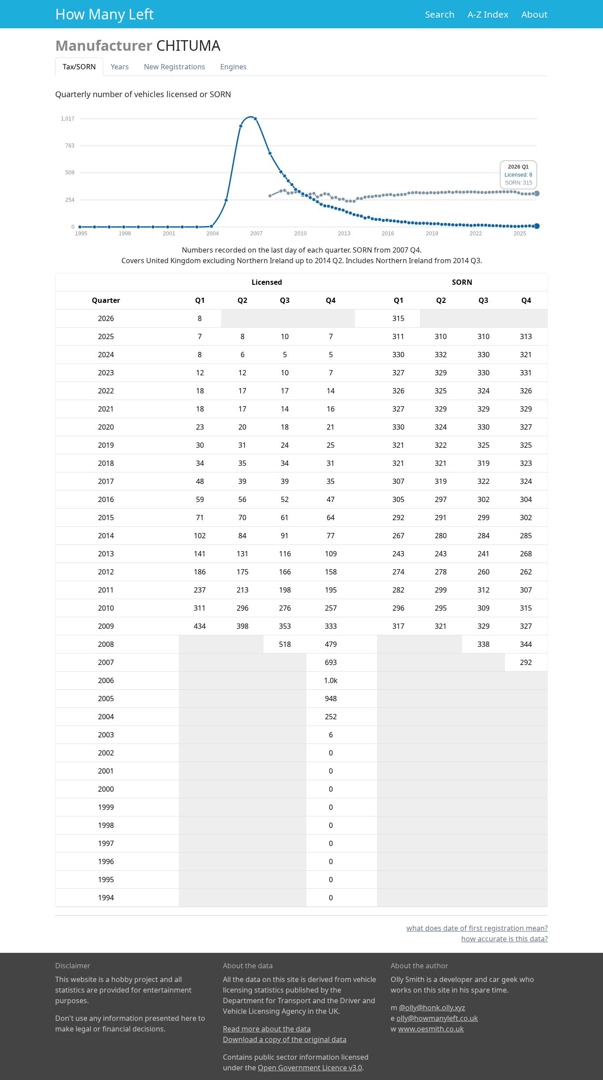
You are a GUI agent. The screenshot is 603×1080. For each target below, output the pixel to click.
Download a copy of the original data (285, 1039)
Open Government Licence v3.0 (310, 1067)
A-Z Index (488, 14)
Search (440, 14)
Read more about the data (267, 1029)
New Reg (174, 67)
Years (120, 67)
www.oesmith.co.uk (431, 1029)
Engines (233, 67)
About (534, 14)
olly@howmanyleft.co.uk (437, 1018)
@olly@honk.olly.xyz (432, 1007)
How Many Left (104, 13)
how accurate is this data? (504, 939)
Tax (79, 67)
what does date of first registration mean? (477, 928)
